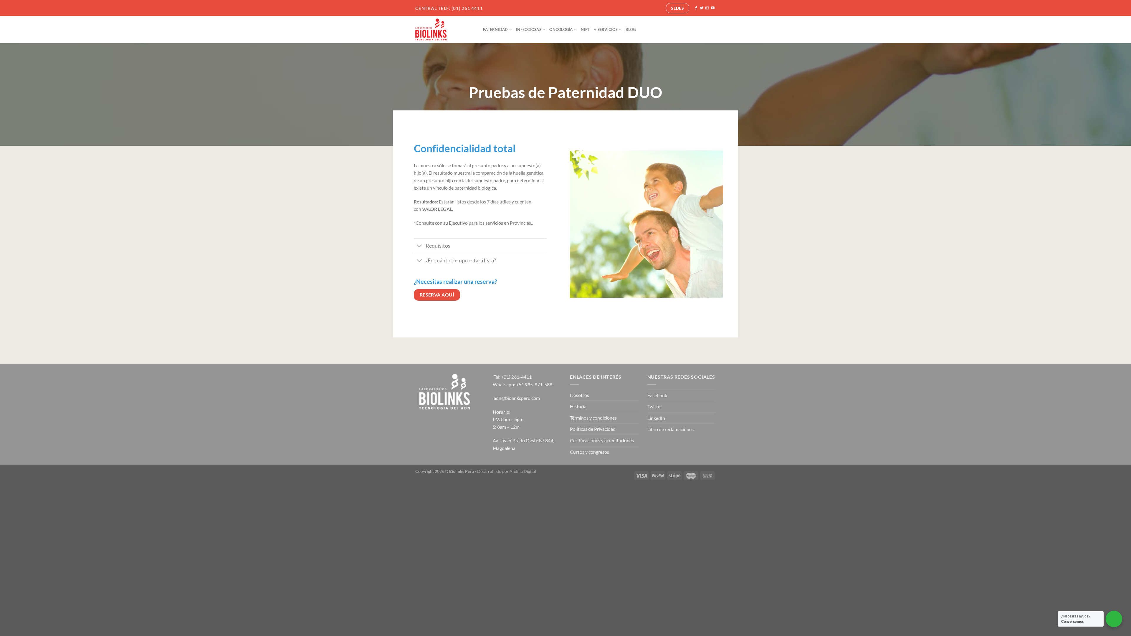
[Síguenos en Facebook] (696, 8)
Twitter (654, 406)
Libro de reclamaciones (670, 429)
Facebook (657, 395)
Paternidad (495, 29)
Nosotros (579, 395)
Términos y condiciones (593, 417)
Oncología (561, 29)
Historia (578, 406)
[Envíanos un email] (707, 8)
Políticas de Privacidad (593, 429)
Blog (631, 29)
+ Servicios (606, 29)
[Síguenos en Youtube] (713, 8)
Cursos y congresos (589, 452)
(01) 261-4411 (517, 377)
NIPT (585, 29)
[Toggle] (419, 246)
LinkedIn (656, 418)
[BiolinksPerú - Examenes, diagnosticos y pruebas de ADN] (444, 29)
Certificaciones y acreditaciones (602, 440)
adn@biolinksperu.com (517, 398)
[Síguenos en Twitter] (701, 8)
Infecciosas (528, 29)
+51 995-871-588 (534, 384)
